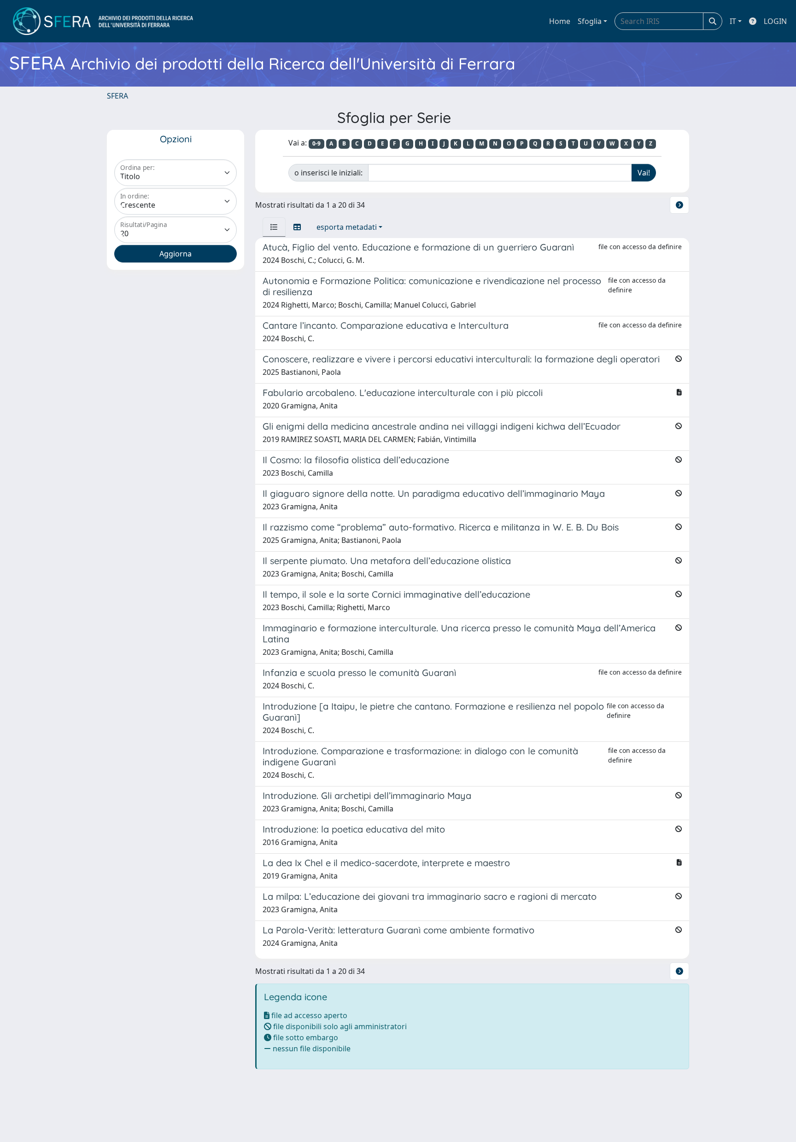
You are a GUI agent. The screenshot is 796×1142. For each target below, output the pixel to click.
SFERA (117, 96)
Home (559, 21)
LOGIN (775, 21)
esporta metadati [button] (346, 227)
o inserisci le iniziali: (328, 173)
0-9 (316, 143)
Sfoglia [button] (590, 21)
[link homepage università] (103, 21)
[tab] (274, 227)
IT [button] (733, 21)
